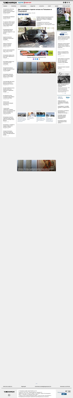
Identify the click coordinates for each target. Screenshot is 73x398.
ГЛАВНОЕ (5, 6)
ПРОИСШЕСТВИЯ (66, 6)
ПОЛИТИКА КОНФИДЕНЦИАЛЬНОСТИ (43, 386)
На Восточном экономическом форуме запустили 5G (8, 103)
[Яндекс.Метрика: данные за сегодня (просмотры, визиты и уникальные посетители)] (61, 392)
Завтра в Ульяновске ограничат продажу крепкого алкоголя (7, 44)
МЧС (23, 14)
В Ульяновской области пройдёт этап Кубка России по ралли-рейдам (8, 69)
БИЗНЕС (56, 6)
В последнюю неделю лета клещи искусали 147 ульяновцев (8, 62)
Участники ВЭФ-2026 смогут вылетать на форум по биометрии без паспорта (8, 82)
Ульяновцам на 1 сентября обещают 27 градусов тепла (63, 107)
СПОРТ (49, 6)
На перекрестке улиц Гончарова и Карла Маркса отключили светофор (8, 96)
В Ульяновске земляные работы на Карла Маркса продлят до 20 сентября (8, 75)
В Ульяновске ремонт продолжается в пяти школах (62, 121)
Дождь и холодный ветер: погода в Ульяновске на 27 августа (63, 53)
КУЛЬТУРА (41, 6)
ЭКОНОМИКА (23, 6)
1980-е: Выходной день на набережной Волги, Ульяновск (63, 85)
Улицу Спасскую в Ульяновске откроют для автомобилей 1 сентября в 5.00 (63, 102)
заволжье (26, 14)
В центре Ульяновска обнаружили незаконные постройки (8, 38)
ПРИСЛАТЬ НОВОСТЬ (7, 386)
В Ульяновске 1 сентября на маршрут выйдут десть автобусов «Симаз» (8, 126)
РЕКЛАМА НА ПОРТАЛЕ (65, 386)
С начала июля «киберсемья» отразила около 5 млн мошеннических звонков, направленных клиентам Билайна (9, 111)
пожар (19, 14)
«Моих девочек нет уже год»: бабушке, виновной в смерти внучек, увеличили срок (64, 38)
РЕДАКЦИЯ (23, 386)
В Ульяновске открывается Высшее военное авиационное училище (63, 111)
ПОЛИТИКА (13, 6)
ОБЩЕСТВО (32, 6)
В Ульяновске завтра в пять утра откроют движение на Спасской (8, 56)
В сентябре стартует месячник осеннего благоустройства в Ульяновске (62, 117)
